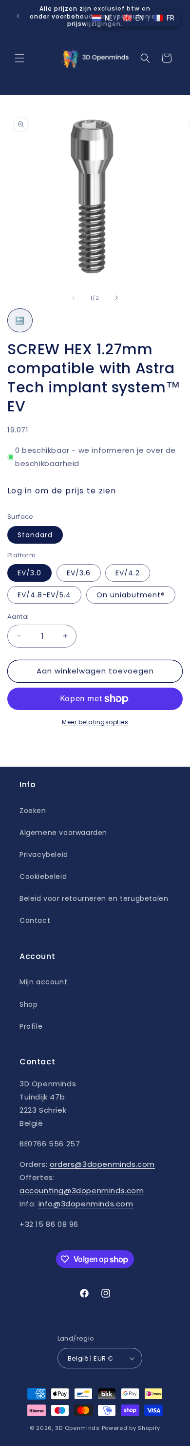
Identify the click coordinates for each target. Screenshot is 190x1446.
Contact (34, 920)
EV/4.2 (127, 573)
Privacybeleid (43, 854)
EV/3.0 (29, 573)
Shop (28, 1004)
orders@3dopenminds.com (102, 1164)
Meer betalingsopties (95, 722)
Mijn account (43, 982)
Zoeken (32, 810)
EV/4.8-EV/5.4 (44, 595)
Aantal (18, 616)
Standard (35, 535)
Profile (30, 1026)
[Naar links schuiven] (73, 297)
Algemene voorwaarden (63, 832)
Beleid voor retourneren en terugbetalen (93, 898)
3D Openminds (77, 1428)
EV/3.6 (79, 573)
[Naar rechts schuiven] (116, 297)
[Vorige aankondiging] (18, 16)
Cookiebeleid (43, 876)
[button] (19, 58)
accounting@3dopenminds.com (81, 1190)
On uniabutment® (130, 595)
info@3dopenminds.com (85, 1204)
